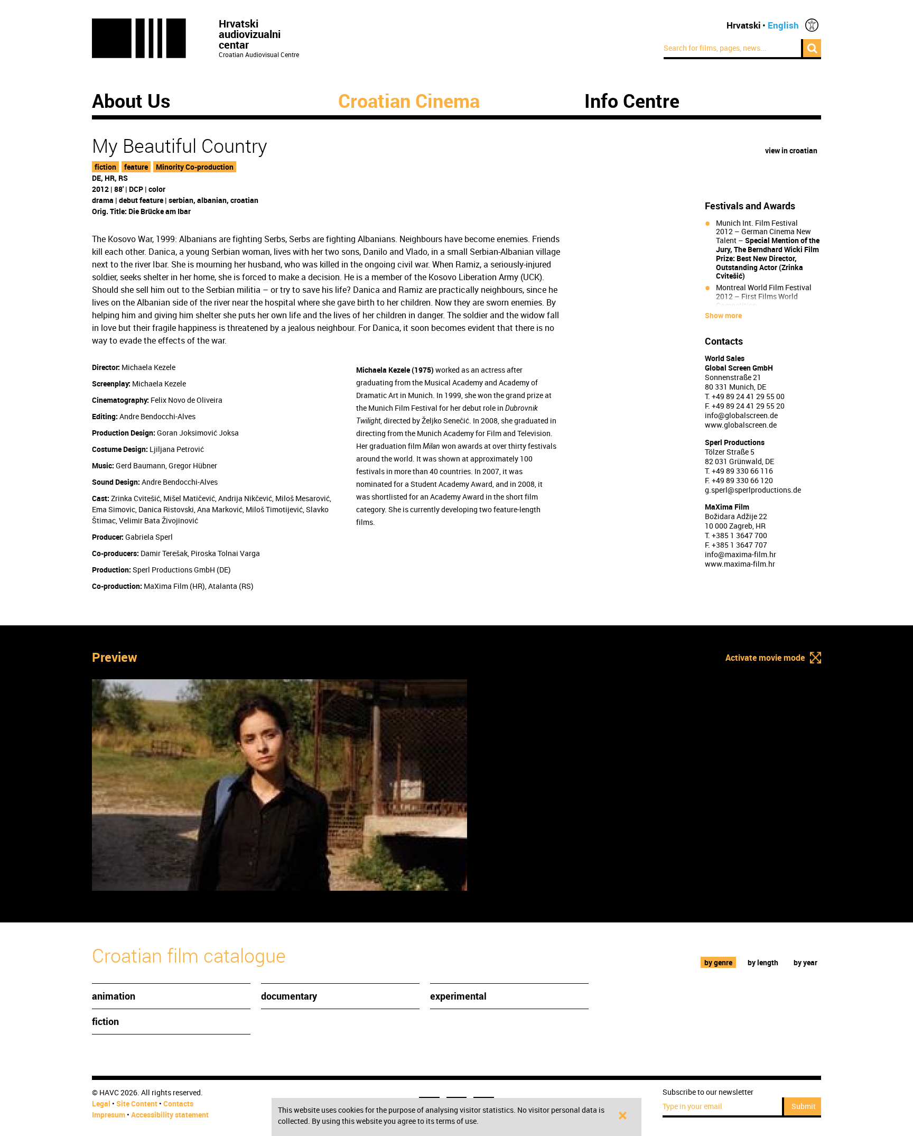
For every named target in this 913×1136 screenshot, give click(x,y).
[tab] (719, 962)
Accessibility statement (170, 1115)
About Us (131, 100)
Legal (101, 1103)
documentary (289, 996)
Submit (803, 1106)
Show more (723, 315)
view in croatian (791, 150)
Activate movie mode (765, 657)
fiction (105, 167)
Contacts (178, 1103)
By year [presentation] (805, 962)
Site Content (136, 1103)
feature (136, 167)
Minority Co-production (195, 167)
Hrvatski (743, 25)
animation (113, 996)
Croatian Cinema (409, 100)
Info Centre (631, 100)
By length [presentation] (763, 962)
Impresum (108, 1115)
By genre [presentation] (718, 962)
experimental (458, 996)
